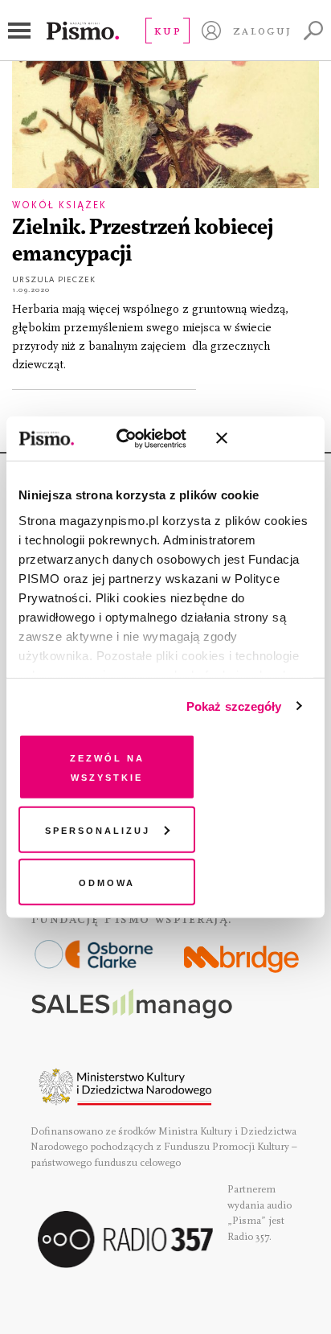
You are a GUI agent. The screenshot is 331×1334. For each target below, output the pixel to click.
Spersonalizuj (97, 828)
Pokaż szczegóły (234, 705)
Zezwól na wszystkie (107, 766)
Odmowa (107, 882)
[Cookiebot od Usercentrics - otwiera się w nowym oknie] (133, 438)
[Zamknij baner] (264, 438)
